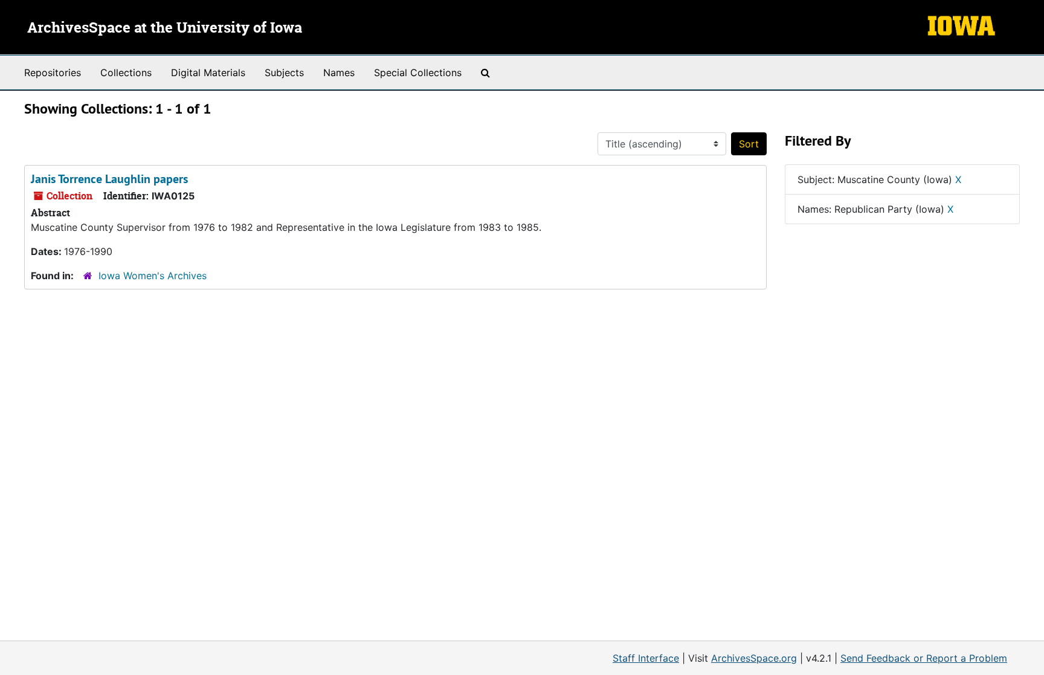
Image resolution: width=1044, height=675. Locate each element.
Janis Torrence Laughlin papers (109, 179)
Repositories (52, 72)
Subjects (284, 72)
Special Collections (418, 72)
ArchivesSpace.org (754, 658)
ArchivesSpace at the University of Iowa (164, 28)
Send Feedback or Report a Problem (923, 658)
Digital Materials (208, 72)
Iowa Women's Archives (152, 276)
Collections (126, 72)
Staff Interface (646, 658)
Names (339, 72)
